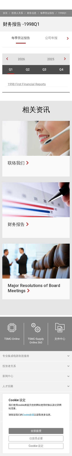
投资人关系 (17, 13)
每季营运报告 (47, 13)
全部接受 (36, 430)
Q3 (44, 69)
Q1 (11, 69)
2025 (50, 59)
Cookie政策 (28, 414)
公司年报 (51, 38)
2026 (21, 59)
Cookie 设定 (36, 445)
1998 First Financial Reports (27, 84)
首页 (5, 13)
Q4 (61, 69)
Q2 (28, 69)
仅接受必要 (36, 438)
